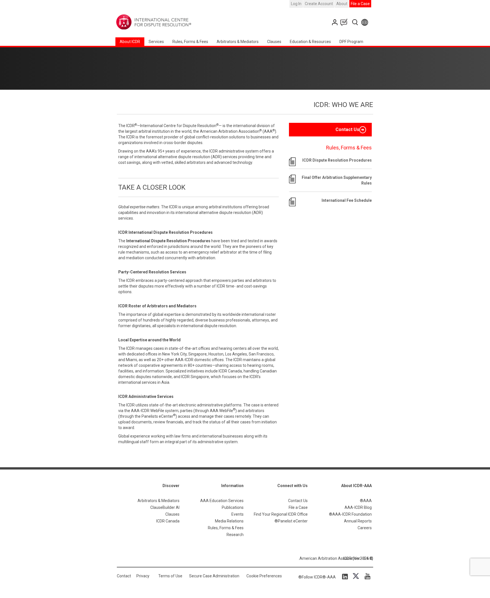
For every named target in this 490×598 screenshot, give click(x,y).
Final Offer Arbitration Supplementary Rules (337, 180)
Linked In (346, 576)
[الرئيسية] (171, 22)
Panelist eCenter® (291, 521)
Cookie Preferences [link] (264, 576)
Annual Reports (358, 521)
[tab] (330, 129)
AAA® (366, 500)
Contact (124, 576)
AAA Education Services (222, 500)
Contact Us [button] (347, 129)
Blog (345, 22)
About (341, 3)
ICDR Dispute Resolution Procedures (337, 160)
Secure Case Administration (214, 576)
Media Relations (229, 521)
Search (355, 22)
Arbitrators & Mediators (158, 500)
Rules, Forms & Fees (190, 41)
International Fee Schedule (347, 200)
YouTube (366, 576)
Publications (233, 507)
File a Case (360, 3)
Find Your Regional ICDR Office (281, 514)
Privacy (142, 576)
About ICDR (130, 41)
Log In (296, 3)
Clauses (274, 41)
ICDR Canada (167, 521)
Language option (365, 22)
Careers (365, 528)
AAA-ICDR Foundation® (350, 514)
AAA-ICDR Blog (358, 507)
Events (237, 514)
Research (235, 534)
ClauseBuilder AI (164, 507)
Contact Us (335, 22)
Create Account (319, 3)
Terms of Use (170, 576)
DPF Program (351, 41)
